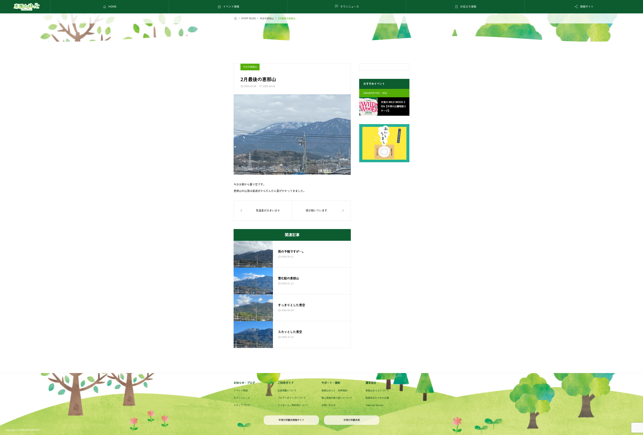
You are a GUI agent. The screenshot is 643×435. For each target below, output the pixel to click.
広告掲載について (287, 390)
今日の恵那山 (250, 67)
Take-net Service (374, 405)
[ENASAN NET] (26, 7)
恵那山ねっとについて (377, 390)
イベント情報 (241, 390)
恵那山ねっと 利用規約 (334, 390)
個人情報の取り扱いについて (337, 398)
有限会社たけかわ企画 (377, 398)
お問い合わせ (329, 405)
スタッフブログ (242, 405)
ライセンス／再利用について (293, 405)
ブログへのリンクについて (292, 398)
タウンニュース (242, 398)
